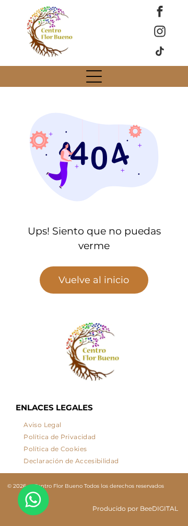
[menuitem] (42, 423)
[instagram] (160, 33)
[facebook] (160, 13)
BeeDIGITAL (159, 508)
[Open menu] (94, 76)
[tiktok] (160, 53)
